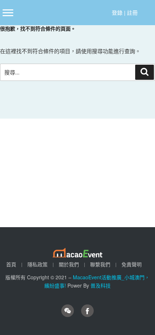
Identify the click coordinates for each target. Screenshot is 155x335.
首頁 (11, 264)
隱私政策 (37, 264)
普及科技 (100, 285)
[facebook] (87, 311)
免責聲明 (131, 264)
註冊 (132, 12)
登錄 (117, 12)
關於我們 (69, 264)
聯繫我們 (100, 264)
